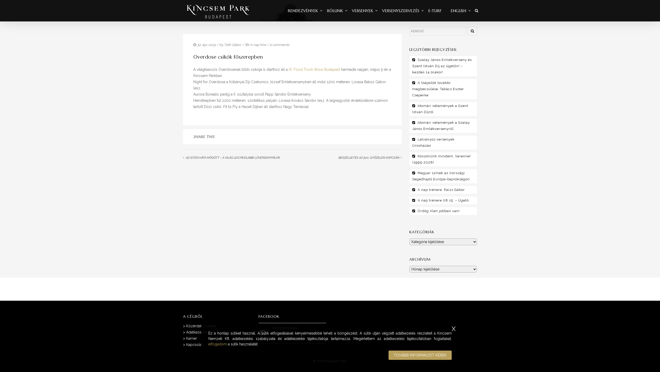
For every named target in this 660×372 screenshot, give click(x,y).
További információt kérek (420, 355)
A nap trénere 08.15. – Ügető (443, 200)
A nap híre (258, 45)
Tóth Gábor (232, 45)
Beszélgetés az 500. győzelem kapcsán (368, 157)
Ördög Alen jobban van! (439, 211)
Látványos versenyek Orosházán (433, 142)
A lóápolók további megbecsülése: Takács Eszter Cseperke (438, 89)
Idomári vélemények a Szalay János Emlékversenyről (441, 126)
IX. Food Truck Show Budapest (314, 69)
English (458, 10)
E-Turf (435, 10)
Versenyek (362, 10)
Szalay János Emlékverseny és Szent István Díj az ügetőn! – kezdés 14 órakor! (442, 66)
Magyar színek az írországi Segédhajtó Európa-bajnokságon (441, 176)
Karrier (191, 338)
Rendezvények (303, 10)
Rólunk (335, 10)
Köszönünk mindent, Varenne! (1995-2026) (441, 159)
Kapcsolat (194, 345)
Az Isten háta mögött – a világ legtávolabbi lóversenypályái (233, 157)
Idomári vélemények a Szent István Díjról (440, 109)
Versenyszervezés (400, 10)
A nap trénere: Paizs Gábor (441, 190)
